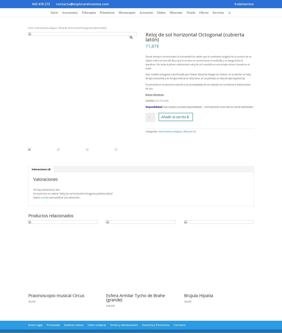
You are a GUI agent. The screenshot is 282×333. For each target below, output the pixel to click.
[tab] (41, 169)
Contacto (180, 325)
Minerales (176, 13)
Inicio (54, 13)
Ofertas (204, 13)
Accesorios (146, 13)
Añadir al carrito (173, 117)
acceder (45, 197)
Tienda (190, 13)
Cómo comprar (97, 325)
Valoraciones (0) (41, 169)
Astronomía (70, 13)
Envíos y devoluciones (124, 325)
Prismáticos (107, 13)
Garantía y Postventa (155, 325)
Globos (161, 13)
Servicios (218, 13)
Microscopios (127, 13)
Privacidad (53, 325)
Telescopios (89, 13)
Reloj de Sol (189, 131)
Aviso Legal (35, 325)
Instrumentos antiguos (46, 27)
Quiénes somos (73, 325)
